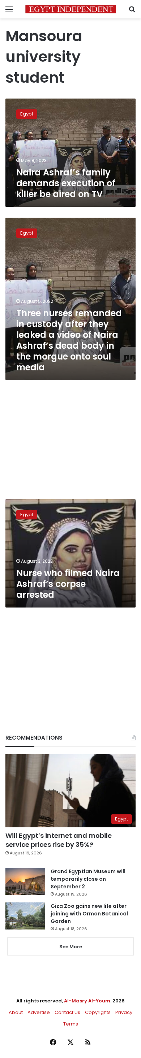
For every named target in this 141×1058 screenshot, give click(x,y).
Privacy (123, 1012)
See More (70, 946)
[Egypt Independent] (70, 9)
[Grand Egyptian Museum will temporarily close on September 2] (25, 881)
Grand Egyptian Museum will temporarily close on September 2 (88, 879)
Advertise (38, 1012)
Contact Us (67, 1012)
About (16, 1012)
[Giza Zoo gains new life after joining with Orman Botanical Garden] (25, 915)
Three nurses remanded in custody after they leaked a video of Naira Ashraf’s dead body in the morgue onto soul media (69, 340)
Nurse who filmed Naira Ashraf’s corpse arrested (68, 584)
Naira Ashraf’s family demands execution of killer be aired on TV (65, 183)
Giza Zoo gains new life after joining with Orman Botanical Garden (89, 913)
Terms (70, 1023)
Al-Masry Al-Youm (87, 1000)
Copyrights (98, 1012)
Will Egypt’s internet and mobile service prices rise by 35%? (58, 840)
